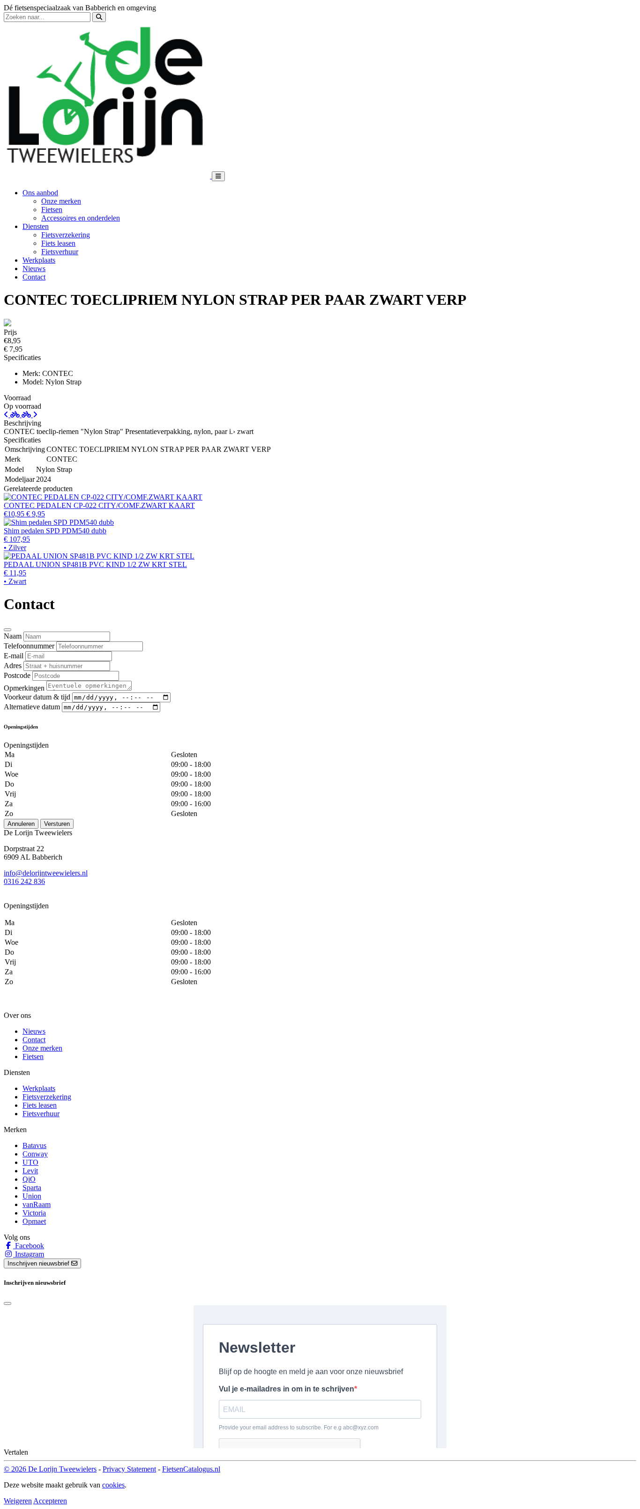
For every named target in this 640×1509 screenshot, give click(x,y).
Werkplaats (38, 260)
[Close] (7, 629)
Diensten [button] (35, 226)
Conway (35, 1154)
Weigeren (18, 1501)
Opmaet (34, 1221)
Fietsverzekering (65, 235)
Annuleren (21, 823)
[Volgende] (29, 415)
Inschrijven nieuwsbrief (39, 1263)
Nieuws (33, 268)
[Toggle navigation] (218, 176)
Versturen (57, 823)
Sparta (31, 1188)
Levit (30, 1171)
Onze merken (61, 201)
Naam (13, 636)
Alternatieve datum (32, 707)
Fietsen (51, 209)
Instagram (28, 1254)
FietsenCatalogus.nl (191, 1469)
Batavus (34, 1145)
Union (31, 1196)
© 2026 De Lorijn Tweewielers (50, 1469)
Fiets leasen (58, 243)
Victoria (34, 1213)
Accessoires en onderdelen (80, 218)
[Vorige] (13, 415)
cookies (113, 1485)
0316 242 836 (24, 881)
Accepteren (50, 1501)
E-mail (13, 656)
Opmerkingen (24, 688)
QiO (29, 1179)
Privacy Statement (129, 1469)
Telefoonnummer (29, 646)
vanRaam (36, 1204)
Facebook (28, 1246)
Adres (13, 666)
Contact (33, 277)
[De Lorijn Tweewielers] (108, 176)
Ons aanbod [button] (40, 193)
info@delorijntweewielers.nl (46, 873)
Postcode (17, 675)
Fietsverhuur (59, 252)
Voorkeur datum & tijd (37, 697)
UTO (30, 1162)
